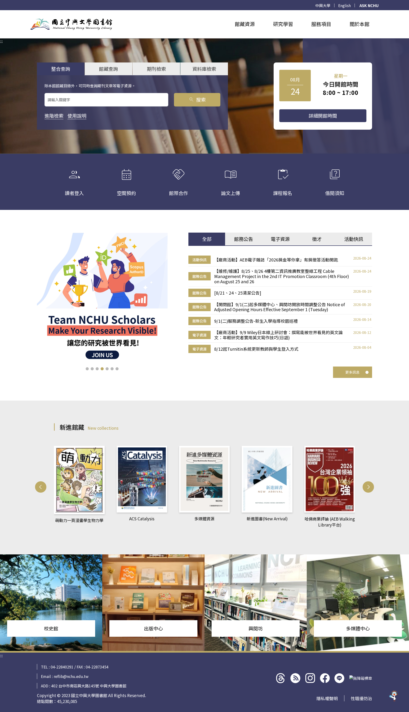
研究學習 (283, 23)
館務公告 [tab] (243, 238)
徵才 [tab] (317, 238)
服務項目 (321, 23)
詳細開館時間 (323, 115)
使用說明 (76, 115)
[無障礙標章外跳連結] (360, 678)
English (344, 5)
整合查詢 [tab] (60, 68)
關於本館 (359, 23)
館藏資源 (245, 23)
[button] (87, 368)
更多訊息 (352, 372)
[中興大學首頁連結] (71, 24)
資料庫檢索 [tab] (204, 68)
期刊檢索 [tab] (156, 68)
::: (1, 13)
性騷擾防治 (361, 698)
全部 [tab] (207, 238)
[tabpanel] (280, 304)
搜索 (197, 99)
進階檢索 (53, 115)
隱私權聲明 (327, 698)
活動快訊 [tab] (353, 238)
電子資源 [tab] (280, 238)
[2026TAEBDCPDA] (102, 296)
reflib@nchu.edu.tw (71, 676)
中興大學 (322, 5)
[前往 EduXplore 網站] (393, 696)
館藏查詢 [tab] (108, 68)
